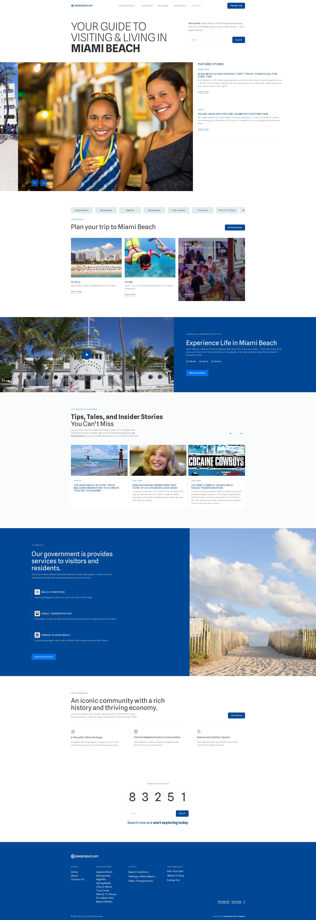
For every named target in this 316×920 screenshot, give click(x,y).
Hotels (75, 282)
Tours (129, 282)
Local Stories (146, 5)
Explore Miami (104, 871)
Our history (236, 715)
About (74, 875)
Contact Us (77, 879)
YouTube (236, 901)
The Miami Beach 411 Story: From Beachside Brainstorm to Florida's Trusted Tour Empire (96, 488)
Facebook (223, 901)
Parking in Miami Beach (55, 635)
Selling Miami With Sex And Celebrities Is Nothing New (233, 114)
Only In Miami (104, 886)
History (201, 109)
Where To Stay (175, 875)
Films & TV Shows (106, 894)
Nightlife (101, 879)
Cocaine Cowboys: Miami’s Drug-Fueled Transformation (212, 486)
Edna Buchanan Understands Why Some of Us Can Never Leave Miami (155, 486)
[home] (82, 5)
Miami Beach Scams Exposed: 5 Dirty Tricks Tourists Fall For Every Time (237, 75)
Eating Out (173, 880)
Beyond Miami (104, 901)
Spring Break (203, 69)
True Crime (137, 481)
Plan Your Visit (175, 871)
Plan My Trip (236, 5)
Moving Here (162, 5)
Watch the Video (197, 373)
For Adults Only (105, 897)
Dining (187, 244)
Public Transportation (56, 613)
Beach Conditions (53, 592)
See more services (44, 657)
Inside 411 (77, 481)
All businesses (235, 227)
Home (74, 871)
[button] (127, 5)
